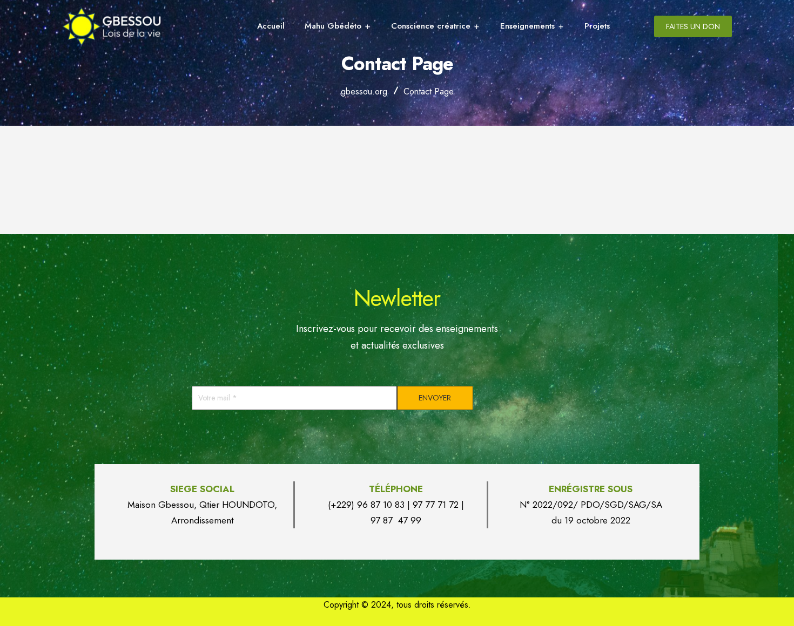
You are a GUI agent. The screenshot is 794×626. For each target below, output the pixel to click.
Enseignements (527, 26)
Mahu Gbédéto (333, 26)
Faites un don (693, 26)
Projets (597, 26)
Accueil (271, 26)
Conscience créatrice (430, 26)
